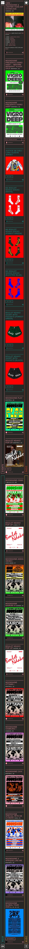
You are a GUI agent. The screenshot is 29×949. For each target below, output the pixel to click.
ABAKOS (13, 41)
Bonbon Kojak (12, 45)
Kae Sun (13, 42)
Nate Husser (12, 43)
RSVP (6, 49)
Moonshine (8, 33)
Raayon (12, 38)
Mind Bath (12, 39)
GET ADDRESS (10, 938)
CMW (22, 33)
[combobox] (15, 139)
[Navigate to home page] (3, 2)
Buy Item (9, 176)
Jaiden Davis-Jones (15, 37)
